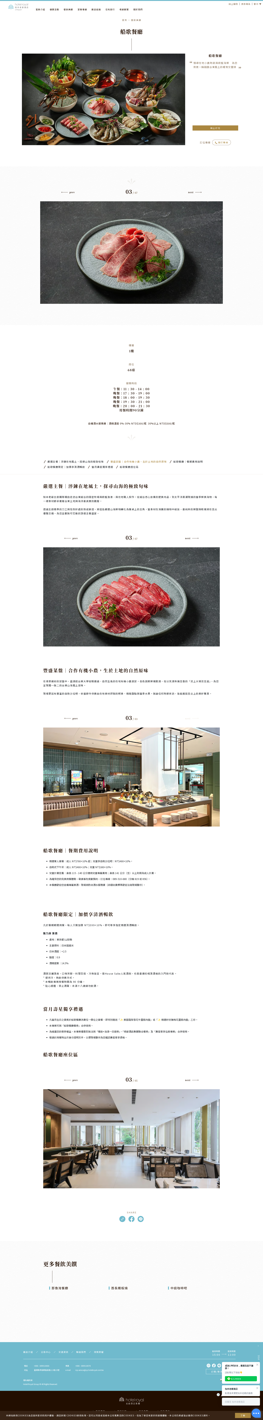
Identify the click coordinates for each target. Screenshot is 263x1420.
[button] (68, 193)
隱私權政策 (27, 1380)
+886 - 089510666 (41, 1365)
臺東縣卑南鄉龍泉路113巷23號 (46, 1370)
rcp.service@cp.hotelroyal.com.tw (89, 1370)
